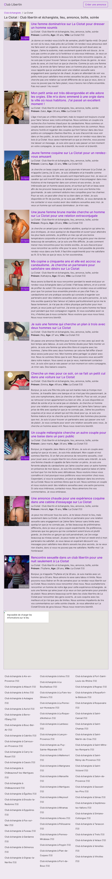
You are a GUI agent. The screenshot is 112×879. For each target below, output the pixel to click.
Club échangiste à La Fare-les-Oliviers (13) (56, 695)
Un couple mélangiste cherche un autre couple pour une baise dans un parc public (68, 434)
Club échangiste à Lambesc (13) (54, 726)
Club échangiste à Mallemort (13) (55, 757)
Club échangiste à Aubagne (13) (19, 700)
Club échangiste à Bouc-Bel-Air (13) (19, 727)
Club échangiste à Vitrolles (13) (89, 859)
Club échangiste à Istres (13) (54, 676)
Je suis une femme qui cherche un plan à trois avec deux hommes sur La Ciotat (68, 326)
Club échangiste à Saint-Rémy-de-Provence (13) (88, 757)
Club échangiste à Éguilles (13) (20, 793)
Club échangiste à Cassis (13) (20, 762)
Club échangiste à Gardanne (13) (19, 839)
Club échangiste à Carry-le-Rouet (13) (19, 754)
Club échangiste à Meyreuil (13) (54, 799)
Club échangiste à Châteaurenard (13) (15, 785)
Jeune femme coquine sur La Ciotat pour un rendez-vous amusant (69, 154)
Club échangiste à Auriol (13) (19, 708)
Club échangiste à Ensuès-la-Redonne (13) (20, 802)
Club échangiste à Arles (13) (19, 692)
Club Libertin (13, 4)
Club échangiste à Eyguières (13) (19, 812)
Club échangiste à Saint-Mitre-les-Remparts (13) (91, 747)
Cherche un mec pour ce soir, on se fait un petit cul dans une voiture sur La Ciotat (68, 375)
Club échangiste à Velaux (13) (90, 840)
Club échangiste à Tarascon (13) (89, 826)
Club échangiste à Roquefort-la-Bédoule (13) (90, 695)
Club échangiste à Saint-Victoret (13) (88, 768)
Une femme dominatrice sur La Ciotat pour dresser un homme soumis (68, 25)
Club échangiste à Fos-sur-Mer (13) (19, 823)
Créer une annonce (95, 4)
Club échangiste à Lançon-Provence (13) (54, 736)
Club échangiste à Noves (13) (55, 818)
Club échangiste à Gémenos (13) (19, 849)
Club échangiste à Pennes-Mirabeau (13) (54, 836)
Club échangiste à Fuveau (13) (20, 831)
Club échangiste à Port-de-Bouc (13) (54, 863)
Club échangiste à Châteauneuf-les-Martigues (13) (19, 773)
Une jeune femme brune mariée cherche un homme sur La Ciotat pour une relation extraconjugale (68, 213)
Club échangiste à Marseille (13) (54, 778)
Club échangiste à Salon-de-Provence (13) (90, 778)
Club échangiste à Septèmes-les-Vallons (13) (90, 805)
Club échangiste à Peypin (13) (55, 845)
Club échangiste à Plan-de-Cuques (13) (54, 853)
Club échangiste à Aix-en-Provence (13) (18, 678)
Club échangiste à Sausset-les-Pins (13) (89, 789)
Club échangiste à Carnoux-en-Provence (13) (19, 743)
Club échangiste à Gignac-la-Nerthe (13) (20, 860)
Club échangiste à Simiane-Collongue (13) (89, 816)
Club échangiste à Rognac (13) (91, 686)
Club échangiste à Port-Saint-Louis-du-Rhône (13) (90, 678)
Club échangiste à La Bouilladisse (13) (50, 684)
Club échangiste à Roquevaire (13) (90, 705)
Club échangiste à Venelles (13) (89, 848)
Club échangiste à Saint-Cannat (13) (88, 716)
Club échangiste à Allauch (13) (20, 686)
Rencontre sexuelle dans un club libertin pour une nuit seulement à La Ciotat (66, 559)
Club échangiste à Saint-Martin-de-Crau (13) (88, 736)
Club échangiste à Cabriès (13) (20, 735)
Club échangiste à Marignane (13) (55, 768)
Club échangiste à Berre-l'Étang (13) (18, 717)
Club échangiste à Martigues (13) (55, 789)
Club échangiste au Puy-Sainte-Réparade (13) (52, 747)
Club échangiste (12, 12)
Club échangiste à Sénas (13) (90, 797)
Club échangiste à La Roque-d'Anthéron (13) (55, 716)
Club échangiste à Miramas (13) (54, 810)
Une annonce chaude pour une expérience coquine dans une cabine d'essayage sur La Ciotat (68, 500)
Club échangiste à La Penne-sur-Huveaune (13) (55, 705)
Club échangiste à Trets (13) (89, 834)
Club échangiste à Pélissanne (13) (55, 826)
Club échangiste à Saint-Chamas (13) (88, 726)
